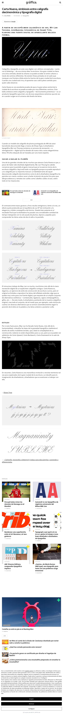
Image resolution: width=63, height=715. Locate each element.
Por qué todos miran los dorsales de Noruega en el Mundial (20, 191)
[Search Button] (60, 2)
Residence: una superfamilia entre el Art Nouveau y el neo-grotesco (15, 534)
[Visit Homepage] (31, 2)
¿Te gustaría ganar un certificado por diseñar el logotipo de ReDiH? (32, 654)
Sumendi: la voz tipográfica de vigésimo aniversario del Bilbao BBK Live (51, 192)
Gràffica (8, 508)
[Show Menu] (3, 2)
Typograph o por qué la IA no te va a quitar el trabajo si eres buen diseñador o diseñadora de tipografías (46, 535)
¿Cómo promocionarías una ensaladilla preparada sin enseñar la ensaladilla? (34, 660)
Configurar (31, 709)
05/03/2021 (17, 16)
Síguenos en (9, 21)
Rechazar (31, 704)
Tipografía (26, 16)
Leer (5, 635)
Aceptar (31, 699)
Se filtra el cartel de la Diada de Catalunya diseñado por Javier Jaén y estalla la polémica (34, 641)
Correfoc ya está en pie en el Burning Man (17, 629)
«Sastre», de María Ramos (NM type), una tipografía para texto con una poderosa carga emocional (46, 567)
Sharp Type (8, 392)
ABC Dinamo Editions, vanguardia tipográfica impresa (13, 566)
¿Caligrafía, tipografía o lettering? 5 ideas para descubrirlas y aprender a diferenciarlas (30, 461)
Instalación (6, 625)
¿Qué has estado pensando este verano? (25, 647)
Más (31, 200)
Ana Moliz (7, 16)
